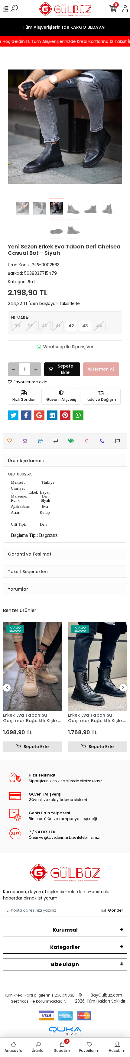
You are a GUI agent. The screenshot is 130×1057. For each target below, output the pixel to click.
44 (99, 326)
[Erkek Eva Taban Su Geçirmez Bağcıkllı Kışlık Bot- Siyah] (97, 666)
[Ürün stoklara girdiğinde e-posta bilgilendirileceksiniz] (88, 441)
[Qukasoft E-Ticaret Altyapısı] (65, 1031)
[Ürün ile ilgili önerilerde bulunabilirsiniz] (119, 441)
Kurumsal (65, 929)
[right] (123, 687)
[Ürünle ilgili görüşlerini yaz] (42, 441)
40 (44, 326)
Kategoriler (65, 947)
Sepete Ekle (65, 369)
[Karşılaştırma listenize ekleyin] (57, 441)
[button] (16, 126)
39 (31, 326)
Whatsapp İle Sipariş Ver (68, 347)
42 (71, 326)
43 (85, 326)
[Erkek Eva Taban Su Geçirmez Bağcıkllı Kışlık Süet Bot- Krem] (32, 666)
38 (17, 326)
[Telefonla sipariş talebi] (103, 441)
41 (58, 326)
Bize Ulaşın (65, 964)
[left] (7, 687)
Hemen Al (103, 369)
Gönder (115, 910)
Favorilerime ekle (30, 382)
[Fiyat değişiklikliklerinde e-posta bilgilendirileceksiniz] (73, 441)
